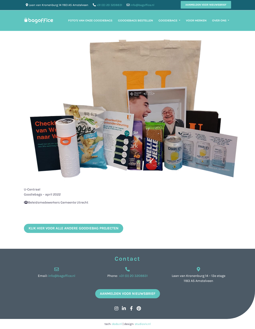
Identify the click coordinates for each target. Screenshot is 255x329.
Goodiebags (168, 20)
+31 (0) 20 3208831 (109, 5)
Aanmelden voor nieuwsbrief (205, 4)
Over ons (219, 20)
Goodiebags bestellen (135, 20)
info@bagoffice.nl (142, 5)
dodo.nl (117, 324)
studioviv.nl (143, 324)
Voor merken (196, 20)
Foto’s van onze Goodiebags (90, 20)
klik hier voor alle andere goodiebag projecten (74, 228)
